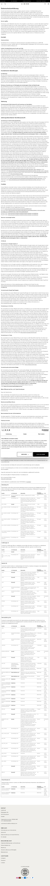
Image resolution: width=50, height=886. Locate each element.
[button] (1, 3)
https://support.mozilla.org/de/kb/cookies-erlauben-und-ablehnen (23, 213)
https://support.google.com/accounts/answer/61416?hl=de (18, 208)
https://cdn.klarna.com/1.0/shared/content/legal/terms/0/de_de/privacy (26, 178)
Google (12, 504)
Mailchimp (13, 679)
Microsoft (13, 572)
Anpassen (24, 454)
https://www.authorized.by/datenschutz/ (13, 386)
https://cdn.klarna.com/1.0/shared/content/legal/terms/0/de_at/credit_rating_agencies (28, 170)
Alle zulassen (41, 454)
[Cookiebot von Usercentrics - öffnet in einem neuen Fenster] (43, 430)
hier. (25, 303)
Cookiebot (28, 481)
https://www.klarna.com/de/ (40, 172)
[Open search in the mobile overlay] (5, 4)
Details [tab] (25, 434)
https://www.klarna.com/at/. (16, 173)
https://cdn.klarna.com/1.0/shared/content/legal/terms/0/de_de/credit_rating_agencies (21, 169)
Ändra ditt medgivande (6, 478)
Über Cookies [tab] (41, 434)
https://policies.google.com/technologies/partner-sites (13, 285)
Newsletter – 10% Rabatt (38, 1)
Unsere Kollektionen (24, 1)
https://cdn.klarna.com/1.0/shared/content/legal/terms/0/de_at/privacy (25, 179)
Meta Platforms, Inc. (15, 668)
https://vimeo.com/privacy (31, 364)
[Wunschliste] (45, 4)
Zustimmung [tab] (9, 434)
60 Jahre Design (11, 1)
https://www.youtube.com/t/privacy (28, 332)
